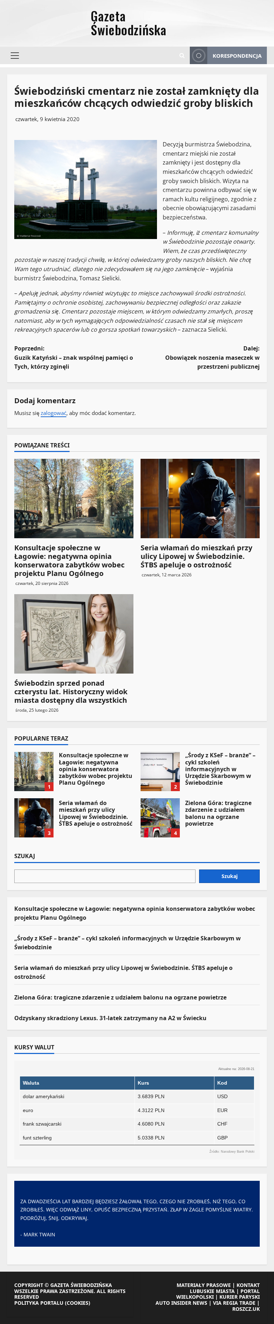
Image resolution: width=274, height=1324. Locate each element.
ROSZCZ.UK (246, 1308)
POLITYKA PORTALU (39, 1302)
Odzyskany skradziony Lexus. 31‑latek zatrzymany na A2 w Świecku (110, 1018)
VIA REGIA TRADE (234, 1302)
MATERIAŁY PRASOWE (204, 1285)
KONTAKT (248, 1285)
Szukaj (24, 856)
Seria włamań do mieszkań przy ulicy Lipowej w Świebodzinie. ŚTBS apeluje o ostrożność (196, 556)
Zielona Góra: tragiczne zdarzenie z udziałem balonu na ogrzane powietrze (160, 817)
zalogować (53, 412)
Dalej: (212, 357)
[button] (14, 55)
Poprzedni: (73, 357)
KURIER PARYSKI (239, 1296)
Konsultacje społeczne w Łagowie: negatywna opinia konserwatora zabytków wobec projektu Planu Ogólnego (69, 560)
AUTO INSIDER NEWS (181, 1302)
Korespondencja (237, 55)
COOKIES (77, 1302)
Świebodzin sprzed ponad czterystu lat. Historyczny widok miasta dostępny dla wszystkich (70, 691)
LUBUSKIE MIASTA (212, 1291)
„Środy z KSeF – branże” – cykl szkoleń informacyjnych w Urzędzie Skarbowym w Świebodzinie (160, 771)
